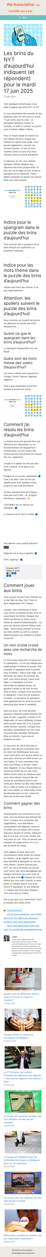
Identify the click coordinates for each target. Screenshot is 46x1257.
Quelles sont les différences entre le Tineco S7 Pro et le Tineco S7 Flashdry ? (21, 997)
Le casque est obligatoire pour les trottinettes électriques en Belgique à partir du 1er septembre (22, 1160)
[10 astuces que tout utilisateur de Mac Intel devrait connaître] (23, 1192)
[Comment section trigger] (6, 547)
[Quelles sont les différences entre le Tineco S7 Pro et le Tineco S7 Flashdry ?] (23, 988)
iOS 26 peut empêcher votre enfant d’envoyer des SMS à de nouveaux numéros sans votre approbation (23, 918)
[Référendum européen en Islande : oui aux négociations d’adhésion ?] (23, 1230)
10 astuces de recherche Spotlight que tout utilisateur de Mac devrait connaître (23, 1119)
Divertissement (14, 910)
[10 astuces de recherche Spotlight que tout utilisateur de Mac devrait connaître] (23, 1111)
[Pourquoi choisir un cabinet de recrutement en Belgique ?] (23, 1029)
